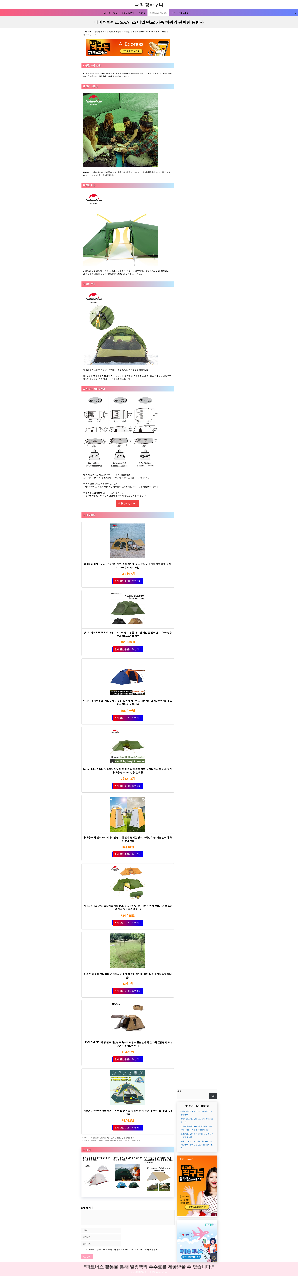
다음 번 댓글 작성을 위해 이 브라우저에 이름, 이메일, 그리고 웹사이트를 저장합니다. (120, 1249)
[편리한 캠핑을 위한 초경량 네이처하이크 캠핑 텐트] (97, 1188)
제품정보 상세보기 (127, 503)
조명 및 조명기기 (128, 13)
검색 (179, 1091)
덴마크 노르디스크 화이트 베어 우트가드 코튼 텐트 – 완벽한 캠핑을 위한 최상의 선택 (196, 1144)
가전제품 (142, 13)
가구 (173, 13)
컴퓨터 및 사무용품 (110, 13)
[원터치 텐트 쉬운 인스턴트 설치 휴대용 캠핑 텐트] (127, 1188)
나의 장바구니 (149, 4)
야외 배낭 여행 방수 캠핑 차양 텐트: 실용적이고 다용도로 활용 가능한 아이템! (158, 1160)
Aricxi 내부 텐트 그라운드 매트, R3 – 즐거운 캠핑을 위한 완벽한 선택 (109, 1138)
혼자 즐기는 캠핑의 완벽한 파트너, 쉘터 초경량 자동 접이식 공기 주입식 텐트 (112, 1140)
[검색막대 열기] (295, 12)
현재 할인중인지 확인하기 (127, 581)
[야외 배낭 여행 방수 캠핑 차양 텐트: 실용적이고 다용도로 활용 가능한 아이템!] (158, 1190)
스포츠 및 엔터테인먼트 (158, 13)
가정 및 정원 (183, 13)
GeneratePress (161, 1272)
